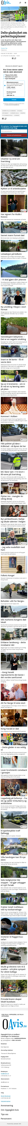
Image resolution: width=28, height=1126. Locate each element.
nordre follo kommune (9, 110)
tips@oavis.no (5, 1073)
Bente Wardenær (6, 1096)
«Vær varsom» (16, 1040)
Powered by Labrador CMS (14, 1123)
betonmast (5, 113)
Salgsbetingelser (6, 1101)
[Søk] (20, 2)
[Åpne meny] (25, 2)
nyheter (23, 113)
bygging (19, 110)
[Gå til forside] (8, 3)
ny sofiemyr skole (7, 115)
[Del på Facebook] (13, 58)
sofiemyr (16, 115)
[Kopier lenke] (15, 58)
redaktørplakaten (20, 1038)
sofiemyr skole (14, 113)
